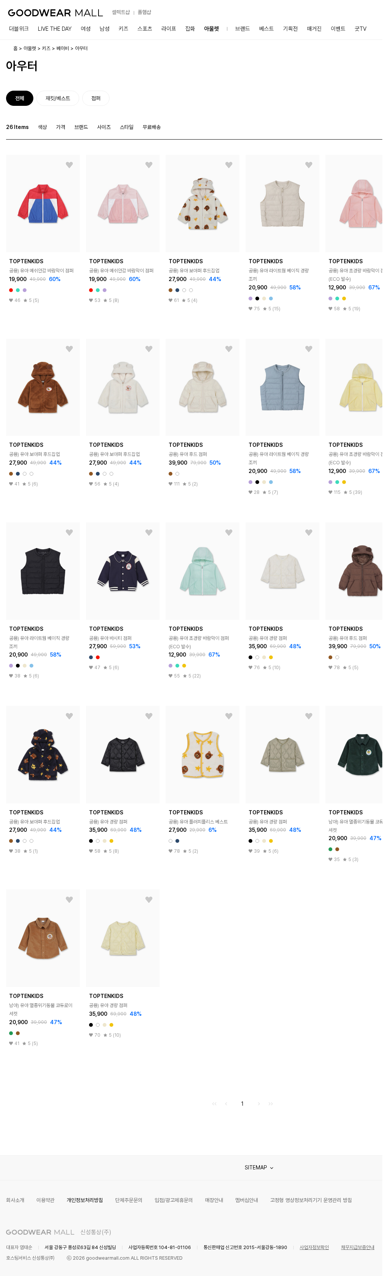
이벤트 (338, 28)
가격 (60, 127)
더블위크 (19, 28)
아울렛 (211, 28)
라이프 (168, 28)
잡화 (190, 28)
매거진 (314, 28)
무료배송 (151, 127)
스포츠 (145, 28)
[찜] (69, 165)
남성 (105, 28)
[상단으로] (346, 1260)
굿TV (360, 28)
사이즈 (104, 127)
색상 (42, 127)
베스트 (266, 28)
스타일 (126, 127)
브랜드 (242, 28)
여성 (86, 28)
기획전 (290, 28)
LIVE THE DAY (55, 28)
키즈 (123, 28)
